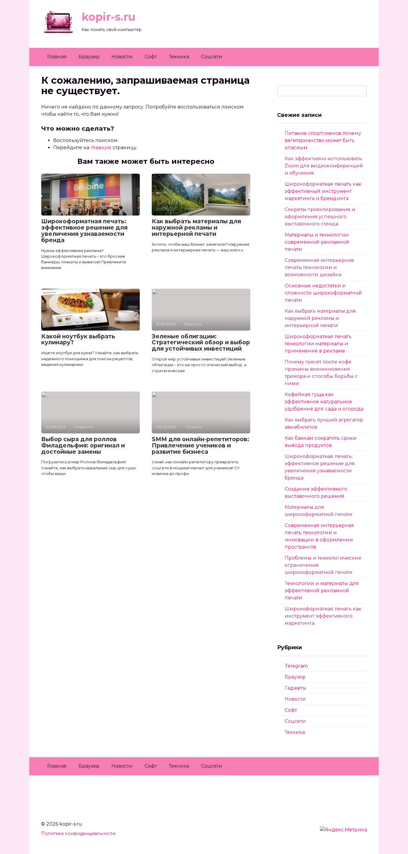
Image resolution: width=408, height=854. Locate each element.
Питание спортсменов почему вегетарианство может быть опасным (323, 140)
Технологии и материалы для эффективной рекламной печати (322, 590)
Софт (151, 56)
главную (101, 147)
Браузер (89, 56)
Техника (179, 56)
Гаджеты (295, 688)
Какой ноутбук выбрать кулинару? (78, 339)
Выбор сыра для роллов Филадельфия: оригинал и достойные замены (83, 445)
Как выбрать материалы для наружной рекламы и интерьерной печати (196, 227)
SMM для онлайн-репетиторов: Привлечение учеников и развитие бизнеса (200, 445)
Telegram (296, 666)
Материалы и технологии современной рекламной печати (317, 242)
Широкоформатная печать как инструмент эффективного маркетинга (323, 616)
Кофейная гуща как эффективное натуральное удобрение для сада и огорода (324, 402)
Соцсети (211, 56)
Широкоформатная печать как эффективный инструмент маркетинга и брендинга (323, 191)
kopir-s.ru (108, 16)
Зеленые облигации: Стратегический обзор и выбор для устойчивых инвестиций (201, 342)
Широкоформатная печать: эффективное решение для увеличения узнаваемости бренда (84, 231)
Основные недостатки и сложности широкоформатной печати (323, 293)
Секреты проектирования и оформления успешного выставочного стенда (320, 217)
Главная (57, 56)
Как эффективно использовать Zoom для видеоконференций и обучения (324, 166)
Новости (122, 56)
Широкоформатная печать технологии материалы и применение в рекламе (318, 344)
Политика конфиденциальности (78, 833)
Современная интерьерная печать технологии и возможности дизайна (319, 267)
